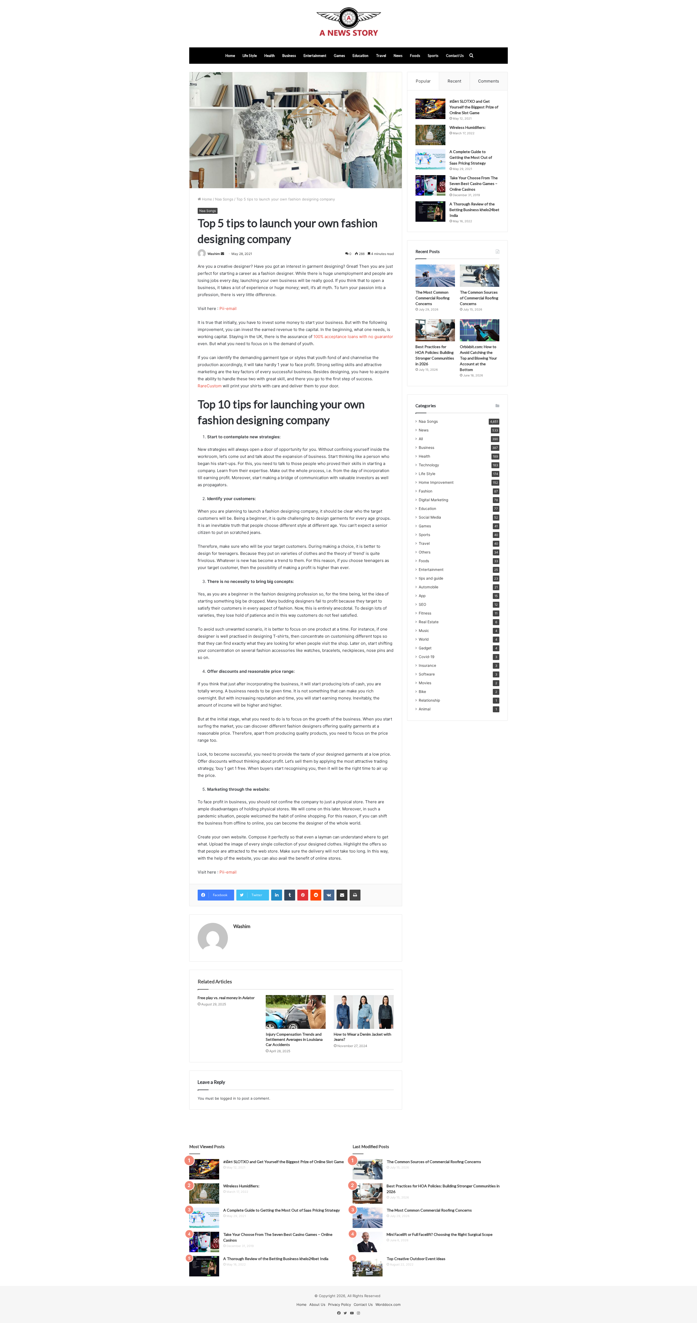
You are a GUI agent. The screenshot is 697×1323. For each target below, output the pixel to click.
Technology (429, 465)
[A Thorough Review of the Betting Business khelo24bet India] (430, 211)
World (424, 639)
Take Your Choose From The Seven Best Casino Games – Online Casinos (474, 183)
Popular (423, 81)
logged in (228, 1098)
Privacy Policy (339, 1304)
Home (230, 55)
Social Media (430, 517)
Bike (422, 691)
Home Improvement (436, 482)
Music (424, 630)
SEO (422, 604)
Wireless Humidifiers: (468, 127)
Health (269, 55)
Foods (415, 55)
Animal (424, 709)
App (422, 596)
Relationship (429, 700)
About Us (317, 1304)
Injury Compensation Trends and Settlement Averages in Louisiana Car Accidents (294, 1039)
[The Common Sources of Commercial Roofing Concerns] (479, 275)
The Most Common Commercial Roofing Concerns (432, 298)
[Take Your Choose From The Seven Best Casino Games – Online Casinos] (430, 185)
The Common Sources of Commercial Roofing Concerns (479, 298)
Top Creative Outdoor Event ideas (416, 1258)
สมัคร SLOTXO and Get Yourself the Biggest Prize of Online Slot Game (474, 107)
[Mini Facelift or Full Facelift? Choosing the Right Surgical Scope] (368, 1242)
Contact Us (455, 55)
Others (424, 552)
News (398, 55)
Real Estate (429, 622)
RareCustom (210, 385)
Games (339, 55)
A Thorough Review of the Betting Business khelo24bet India (474, 210)
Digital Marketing (433, 500)
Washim (213, 254)
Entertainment (315, 55)
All (421, 439)
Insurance (427, 665)
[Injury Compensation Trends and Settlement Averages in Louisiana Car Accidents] (296, 1012)
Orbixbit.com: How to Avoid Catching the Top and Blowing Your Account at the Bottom (478, 358)
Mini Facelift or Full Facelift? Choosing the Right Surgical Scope (440, 1234)
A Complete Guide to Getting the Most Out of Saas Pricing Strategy (471, 157)
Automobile (428, 587)
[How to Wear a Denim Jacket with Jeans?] (364, 1012)
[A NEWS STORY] (348, 23)
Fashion (425, 491)
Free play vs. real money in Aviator (226, 997)
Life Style (250, 55)
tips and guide (431, 578)
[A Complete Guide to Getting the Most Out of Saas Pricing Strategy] (430, 159)
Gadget (425, 648)
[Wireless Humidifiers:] (430, 135)
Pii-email (228, 308)
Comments (488, 81)
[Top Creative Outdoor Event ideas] (368, 1266)
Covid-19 (427, 657)
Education (360, 55)
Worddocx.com (388, 1304)
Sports (433, 55)
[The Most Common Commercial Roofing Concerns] (435, 275)
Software (427, 674)
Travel (381, 55)
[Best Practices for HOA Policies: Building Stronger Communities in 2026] (435, 330)
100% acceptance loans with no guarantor (353, 336)
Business (289, 55)
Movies (425, 683)
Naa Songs (224, 199)
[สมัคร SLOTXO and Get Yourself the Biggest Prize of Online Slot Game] (430, 109)
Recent (454, 81)
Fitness (425, 613)
